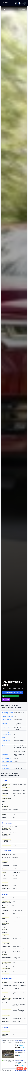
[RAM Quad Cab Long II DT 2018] (8, 1054)
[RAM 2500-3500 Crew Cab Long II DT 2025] (8, 1044)
